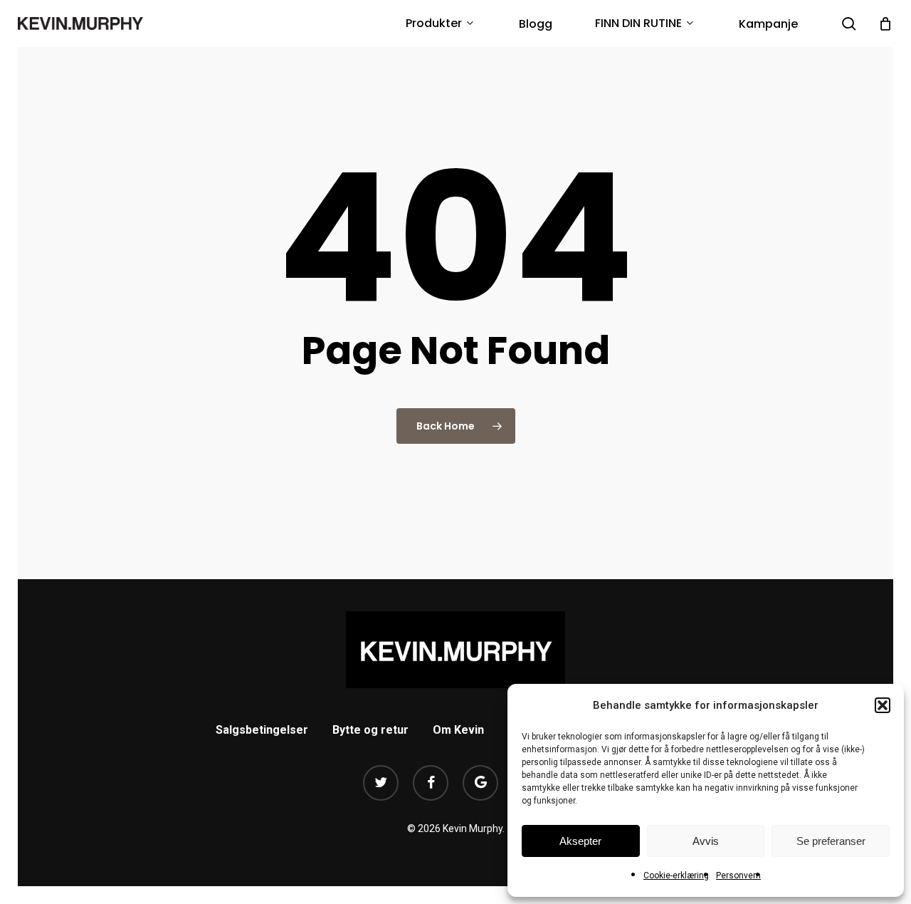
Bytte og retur (370, 730)
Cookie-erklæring (676, 875)
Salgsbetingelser (262, 730)
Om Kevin (458, 730)
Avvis (706, 841)
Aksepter (580, 841)
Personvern (738, 875)
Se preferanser (830, 841)
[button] (882, 705)
